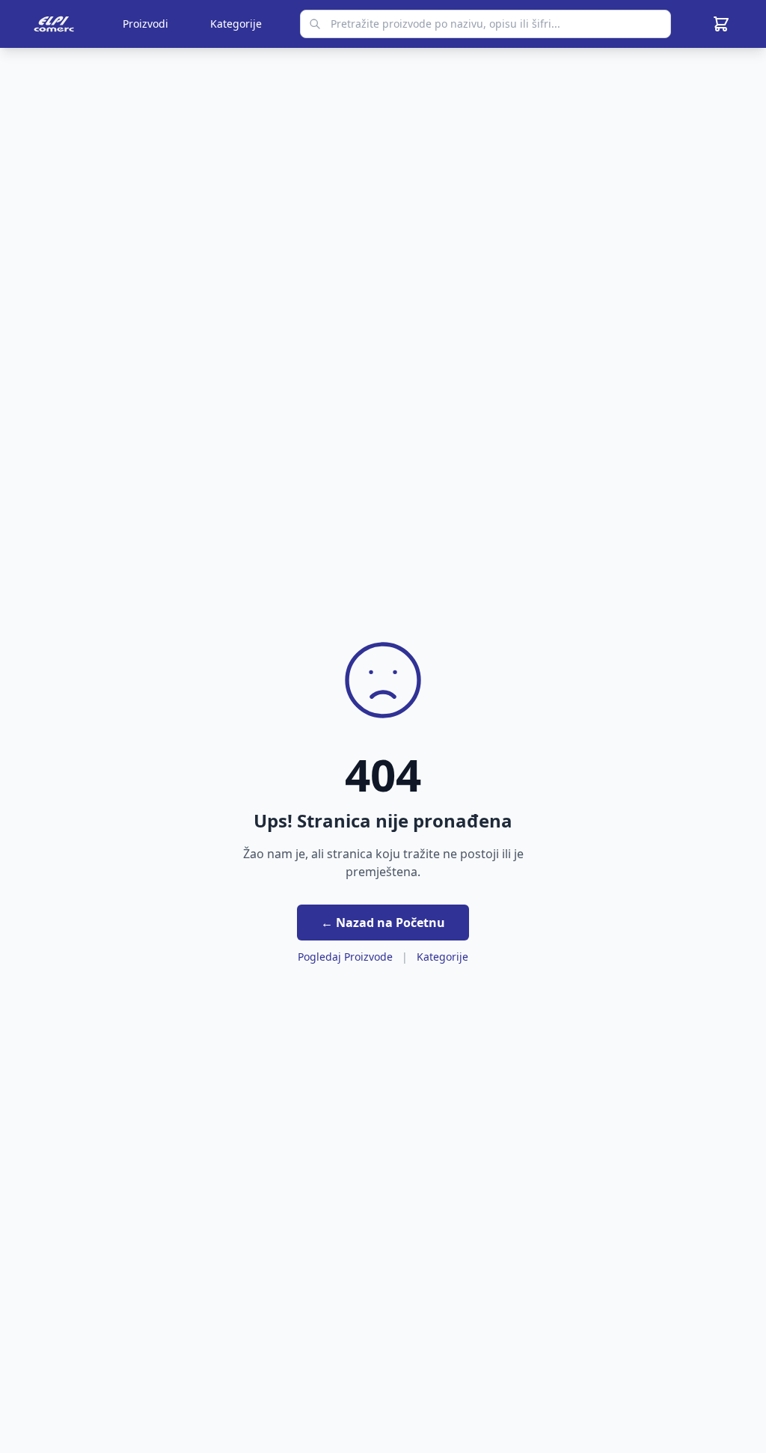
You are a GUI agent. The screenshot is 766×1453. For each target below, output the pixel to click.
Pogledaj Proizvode (345, 956)
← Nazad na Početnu (383, 922)
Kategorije (236, 23)
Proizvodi (145, 23)
